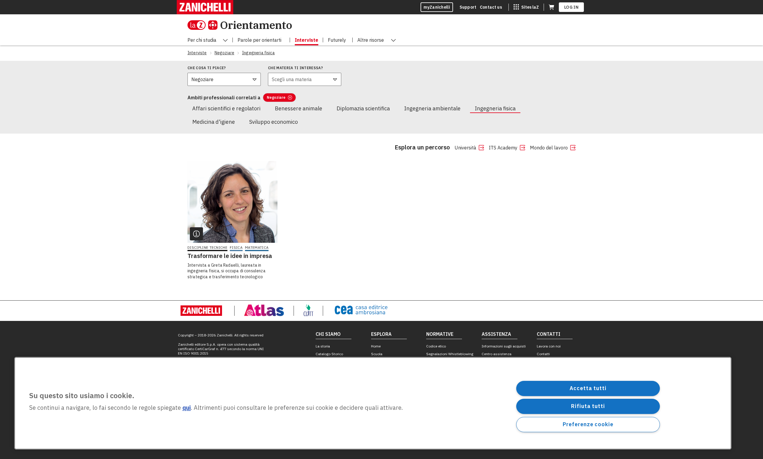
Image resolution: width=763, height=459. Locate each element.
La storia (323, 346)
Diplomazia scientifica (363, 108)
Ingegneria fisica (495, 108)
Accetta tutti (588, 388)
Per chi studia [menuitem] (201, 40)
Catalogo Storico (329, 354)
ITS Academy (503, 148)
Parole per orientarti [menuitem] (259, 40)
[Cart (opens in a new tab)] (551, 7)
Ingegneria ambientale (432, 108)
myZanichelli (437, 7)
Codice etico (436, 346)
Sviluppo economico (273, 121)
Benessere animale (298, 108)
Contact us (491, 7)
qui (186, 408)
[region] (372, 403)
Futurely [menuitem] (337, 40)
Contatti (543, 354)
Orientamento (256, 25)
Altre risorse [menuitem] (370, 40)
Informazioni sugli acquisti (504, 346)
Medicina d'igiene (213, 121)
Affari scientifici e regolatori (226, 108)
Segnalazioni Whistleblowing (449, 354)
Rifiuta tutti (588, 406)
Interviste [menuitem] (306, 40)
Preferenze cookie (588, 424)
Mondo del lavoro (549, 148)
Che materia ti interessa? (295, 68)
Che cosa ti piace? (206, 68)
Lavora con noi (549, 346)
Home (376, 346)
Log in (571, 7)
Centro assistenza (496, 354)
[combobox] (224, 79)
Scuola (376, 354)
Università (465, 148)
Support (468, 7)
